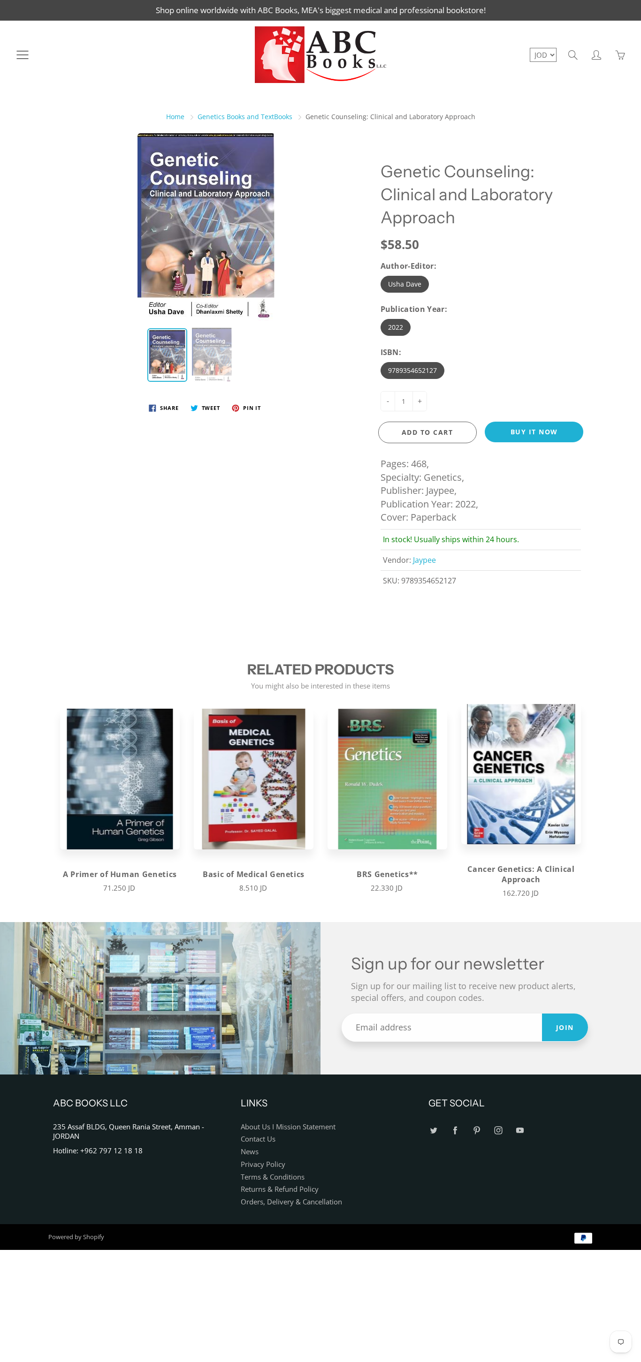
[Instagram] (498, 1130)
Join (565, 1027)
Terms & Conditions (273, 1177)
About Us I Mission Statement (288, 1126)
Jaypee (424, 560)
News (250, 1151)
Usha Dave (404, 284)
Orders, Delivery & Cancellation (291, 1201)
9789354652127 (412, 370)
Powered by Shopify (76, 1237)
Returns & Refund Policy (280, 1189)
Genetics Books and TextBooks (245, 116)
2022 (395, 327)
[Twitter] (433, 1130)
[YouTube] (519, 1130)
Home (175, 116)
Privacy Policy (263, 1164)
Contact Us (258, 1139)
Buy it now (534, 431)
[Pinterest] (476, 1130)
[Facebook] (455, 1130)
